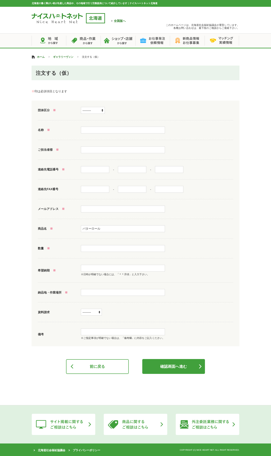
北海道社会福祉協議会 (51, 450)
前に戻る (97, 366)
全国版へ (120, 20)
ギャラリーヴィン (63, 56)
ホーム (41, 56)
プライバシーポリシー (86, 450)
